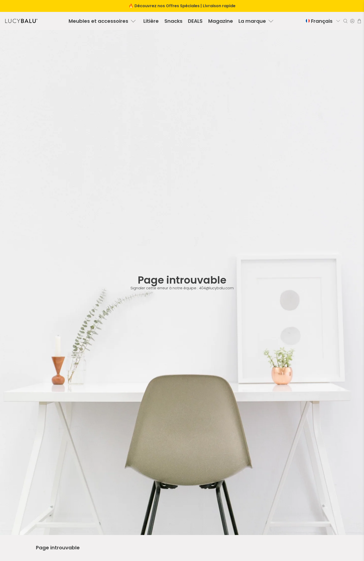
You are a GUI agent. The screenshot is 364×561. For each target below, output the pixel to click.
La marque (252, 21)
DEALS (195, 21)
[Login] (352, 21)
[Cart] (359, 21)
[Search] (345, 21)
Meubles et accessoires (98, 21)
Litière (151, 21)
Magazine (220, 21)
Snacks (173, 21)
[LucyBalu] (21, 21)
